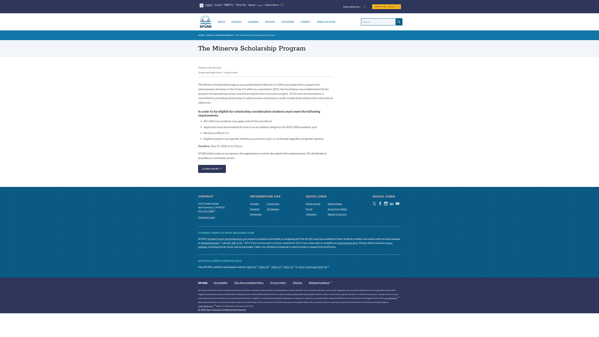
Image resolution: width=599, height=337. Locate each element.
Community (273, 203)
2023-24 (263, 266)
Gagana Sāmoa (272, 4)
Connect (305, 21)
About (221, 21)
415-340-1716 (234, 242)
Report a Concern (337, 214)
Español (218, 4)
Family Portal (313, 203)
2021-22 (288, 266)
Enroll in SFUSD (326, 21)
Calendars (287, 21)
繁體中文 (228, 4)
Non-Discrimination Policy (249, 282)
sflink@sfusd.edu (210, 242)
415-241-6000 (206, 211)
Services (270, 21)
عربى (259, 4)
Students (255, 209)
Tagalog (251, 4)
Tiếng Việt (241, 4)
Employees (256, 214)
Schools (236, 21)
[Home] (206, 22)
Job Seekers (273, 209)
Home (201, 35)
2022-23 (276, 266)
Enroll (309, 209)
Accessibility (221, 282)
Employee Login (385, 6)
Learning (253, 21)
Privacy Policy (278, 282)
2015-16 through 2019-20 (313, 266)
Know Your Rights (337, 209)
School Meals (335, 203)
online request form (347, 242)
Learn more (210, 168)
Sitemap (297, 282)
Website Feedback (319, 282)
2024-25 (251, 266)
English (208, 4)
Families (254, 203)
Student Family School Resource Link (227, 238)
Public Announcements (220, 35)
